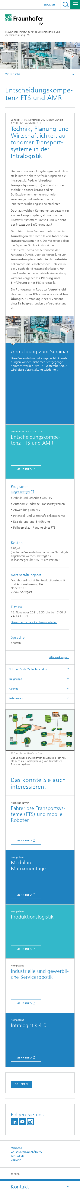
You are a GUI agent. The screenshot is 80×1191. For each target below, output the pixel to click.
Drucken (21, 1084)
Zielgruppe (15, 678)
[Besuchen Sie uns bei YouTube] (22, 1121)
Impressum (17, 1156)
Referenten (16, 698)
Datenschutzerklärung (26, 1152)
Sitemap (16, 1160)
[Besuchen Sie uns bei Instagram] (30, 1121)
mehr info (24, 469)
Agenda (14, 688)
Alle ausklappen (59, 657)
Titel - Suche (65, 4)
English (49, 4)
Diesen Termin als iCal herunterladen (34, 622)
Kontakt (16, 1147)
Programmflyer (20, 492)
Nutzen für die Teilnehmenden (28, 669)
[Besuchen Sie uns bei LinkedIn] (14, 1121)
